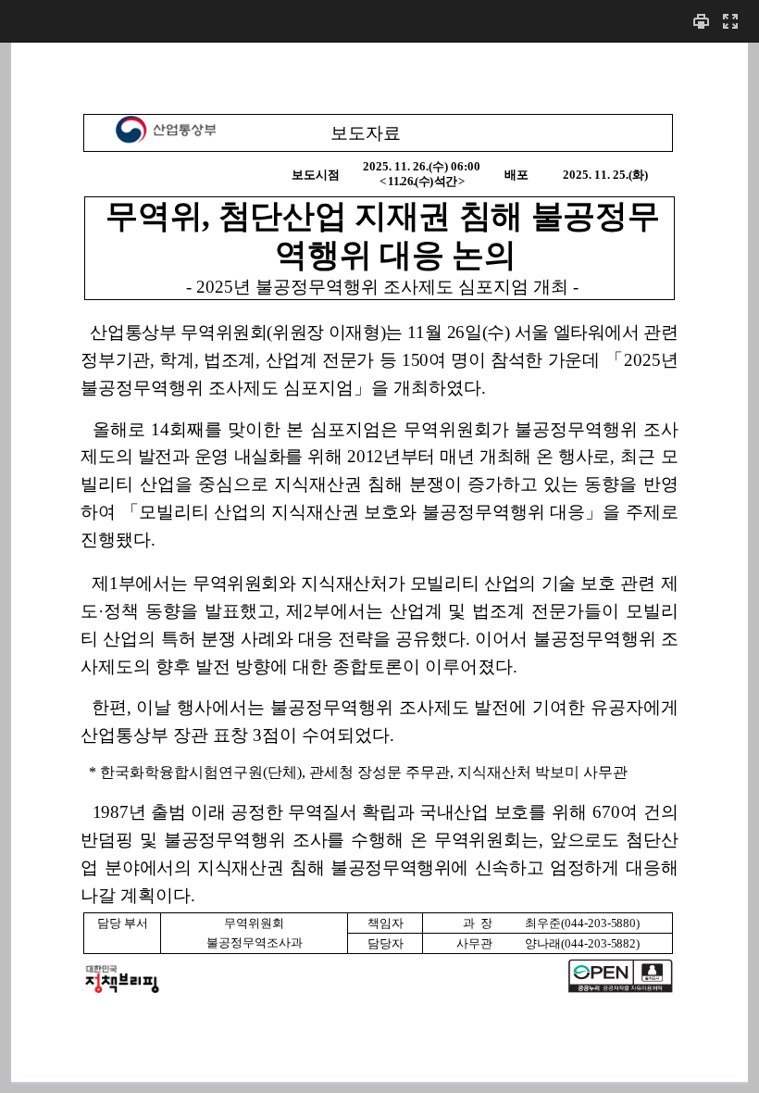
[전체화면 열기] (730, 21)
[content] (379, 567)
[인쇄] (700, 21)
